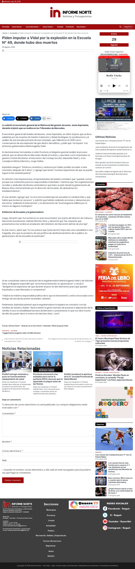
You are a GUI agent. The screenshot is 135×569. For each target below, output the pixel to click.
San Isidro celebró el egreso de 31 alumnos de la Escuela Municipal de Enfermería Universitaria (113, 174)
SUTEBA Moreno (34, 333)
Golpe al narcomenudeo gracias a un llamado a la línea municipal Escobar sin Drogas (112, 156)
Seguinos (128, 27)
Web (4, 460)
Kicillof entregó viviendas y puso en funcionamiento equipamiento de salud (15, 376)
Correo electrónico (12, 451)
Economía (108, 212)
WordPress (114, 566)
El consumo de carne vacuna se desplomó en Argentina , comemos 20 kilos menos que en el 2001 (113, 217)
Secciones (81, 27)
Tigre (97, 336)
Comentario (9, 413)
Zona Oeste (48, 27)
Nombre (7, 441)
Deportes (98, 452)
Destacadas (99, 212)
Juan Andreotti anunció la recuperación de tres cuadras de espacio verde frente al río (113, 148)
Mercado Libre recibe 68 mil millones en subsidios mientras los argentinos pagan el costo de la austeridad (120, 242)
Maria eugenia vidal (17, 333)
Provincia (70, 27)
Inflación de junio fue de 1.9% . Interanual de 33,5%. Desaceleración (120, 255)
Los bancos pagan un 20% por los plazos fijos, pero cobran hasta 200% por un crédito (120, 228)
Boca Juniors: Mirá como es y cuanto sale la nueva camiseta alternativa (120, 480)
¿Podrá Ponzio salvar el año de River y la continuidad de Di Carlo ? (120, 491)
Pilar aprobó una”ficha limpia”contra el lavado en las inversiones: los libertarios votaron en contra (112, 165)
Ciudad (60, 27)
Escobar (98, 372)
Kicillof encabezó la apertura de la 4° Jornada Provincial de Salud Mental (78, 376)
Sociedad (14, 330)
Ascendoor (95, 566)
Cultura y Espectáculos (109, 336)
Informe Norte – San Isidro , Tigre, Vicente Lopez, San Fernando (54, 566)
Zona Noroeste (32, 27)
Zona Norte (16, 27)
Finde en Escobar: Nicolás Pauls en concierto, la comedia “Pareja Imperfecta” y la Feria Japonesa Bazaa (113, 377)
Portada (5, 27)
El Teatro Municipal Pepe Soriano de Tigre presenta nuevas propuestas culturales (112, 340)
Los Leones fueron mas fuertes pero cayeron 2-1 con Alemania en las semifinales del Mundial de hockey (120, 467)
